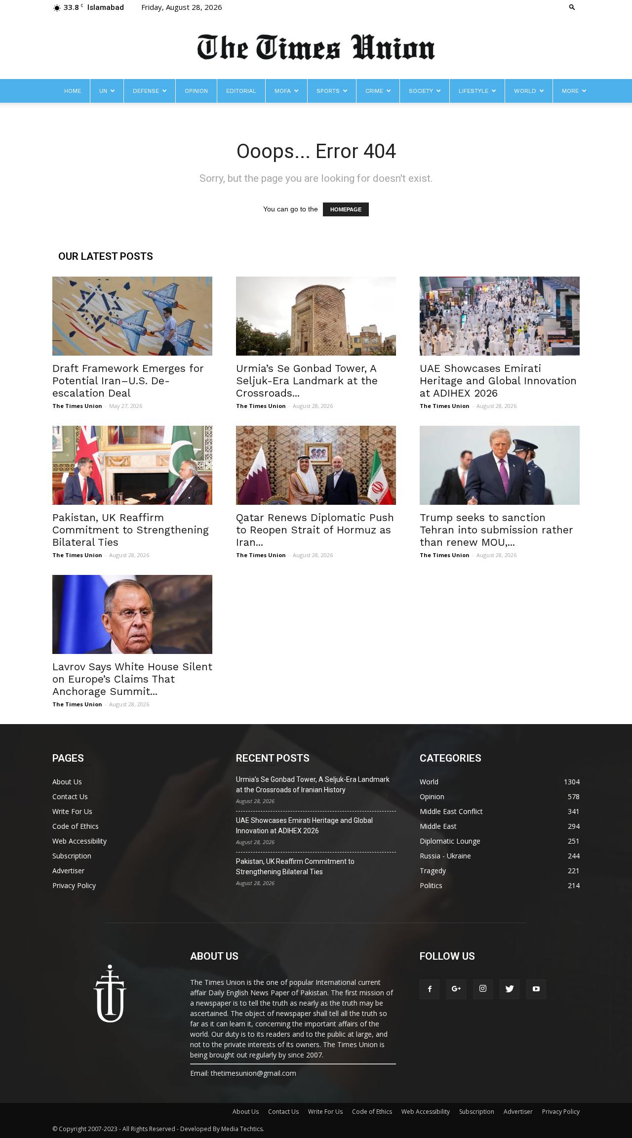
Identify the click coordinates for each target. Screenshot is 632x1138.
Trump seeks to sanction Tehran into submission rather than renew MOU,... (496, 529)
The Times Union (77, 405)
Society (421, 90)
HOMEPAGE (345, 209)
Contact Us (70, 796)
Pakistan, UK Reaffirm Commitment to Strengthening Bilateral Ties (130, 529)
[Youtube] (536, 989)
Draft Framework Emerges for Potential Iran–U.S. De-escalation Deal (128, 380)
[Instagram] (483, 989)
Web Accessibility (79, 841)
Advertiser (68, 870)
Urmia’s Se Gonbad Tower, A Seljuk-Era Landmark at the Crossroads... (307, 380)
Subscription (71, 855)
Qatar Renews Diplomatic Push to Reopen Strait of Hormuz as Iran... (315, 529)
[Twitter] (509, 989)
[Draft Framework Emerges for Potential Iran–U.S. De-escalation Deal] (132, 316)
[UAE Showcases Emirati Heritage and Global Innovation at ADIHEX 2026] (500, 316)
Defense (146, 90)
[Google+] (456, 989)
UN (103, 90)
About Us (67, 781)
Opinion (196, 90)
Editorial (241, 90)
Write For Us (72, 811)
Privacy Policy (74, 885)
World (525, 90)
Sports (328, 90)
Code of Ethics (75, 826)
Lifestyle (473, 90)
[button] (572, 6)
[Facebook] (429, 989)
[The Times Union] (316, 47)
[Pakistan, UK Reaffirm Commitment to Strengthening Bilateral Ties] (132, 465)
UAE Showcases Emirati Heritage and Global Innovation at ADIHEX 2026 (498, 380)
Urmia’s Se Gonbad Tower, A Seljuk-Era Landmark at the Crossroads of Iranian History (313, 784)
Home (72, 90)
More (570, 90)
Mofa (283, 90)
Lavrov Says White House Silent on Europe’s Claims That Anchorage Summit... (132, 678)
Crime (374, 90)
